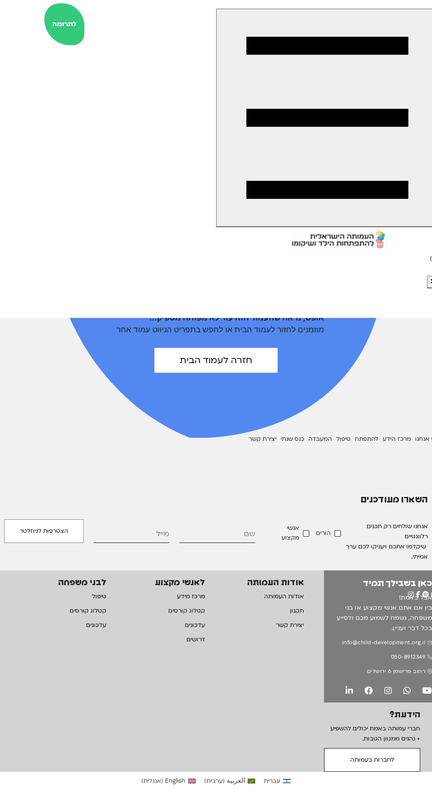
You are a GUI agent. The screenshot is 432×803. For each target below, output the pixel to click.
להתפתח (366, 439)
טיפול (343, 439)
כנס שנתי (292, 439)
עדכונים (195, 625)
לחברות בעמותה (372, 760)
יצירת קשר (262, 439)
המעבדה (320, 439)
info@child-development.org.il (384, 642)
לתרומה (64, 24)
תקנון (297, 611)
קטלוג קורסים (186, 611)
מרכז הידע (397, 439)
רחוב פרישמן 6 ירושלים (396, 671)
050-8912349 (408, 657)
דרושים (195, 639)
